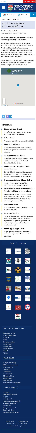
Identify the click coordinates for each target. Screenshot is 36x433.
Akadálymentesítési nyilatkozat (17, 426)
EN (1, 1)
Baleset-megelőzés (9, 342)
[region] (18, 70)
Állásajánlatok (7, 399)
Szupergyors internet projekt (11, 382)
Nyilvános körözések (9, 335)
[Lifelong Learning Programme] (18, 298)
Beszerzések (7, 405)
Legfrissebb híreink (9, 333)
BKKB (5, 351)
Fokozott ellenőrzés (11, 204)
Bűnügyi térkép (8, 348)
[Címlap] (20, 7)
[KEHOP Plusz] (8, 251)
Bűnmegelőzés (7, 344)
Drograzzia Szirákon (11, 213)
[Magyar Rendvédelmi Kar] (8, 288)
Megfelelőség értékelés (10, 394)
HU (5, 1)
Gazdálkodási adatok (9, 403)
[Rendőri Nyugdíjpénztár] (18, 288)
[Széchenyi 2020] (8, 298)
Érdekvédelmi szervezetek (11, 412)
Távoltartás (6, 369)
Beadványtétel (7, 380)
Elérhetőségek (23, 423)
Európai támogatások (9, 408)
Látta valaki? (9, 138)
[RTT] (8, 279)
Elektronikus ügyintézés (10, 365)
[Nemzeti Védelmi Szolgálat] (18, 316)
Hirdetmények (7, 374)
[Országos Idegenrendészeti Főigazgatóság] (8, 261)
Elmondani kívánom (12, 144)
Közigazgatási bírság (9, 363)
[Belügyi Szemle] (27, 251)
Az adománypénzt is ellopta (14, 155)
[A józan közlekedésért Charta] (18, 307)
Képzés (5, 397)
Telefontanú (7, 371)
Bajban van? (29, 1)
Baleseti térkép (7, 346)
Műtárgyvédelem (8, 376)
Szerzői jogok (10, 421)
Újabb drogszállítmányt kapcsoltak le (18, 180)
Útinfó (5, 340)
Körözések (24, 15)
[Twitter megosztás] (3, 116)
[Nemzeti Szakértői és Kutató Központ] (8, 270)
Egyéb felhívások (8, 410)
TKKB (5, 353)
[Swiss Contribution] (27, 298)
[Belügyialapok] (27, 270)
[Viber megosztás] (7, 116)
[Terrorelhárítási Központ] (18, 270)
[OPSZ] (27, 288)
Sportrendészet (7, 378)
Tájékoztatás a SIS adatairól (11, 401)
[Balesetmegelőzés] (27, 307)
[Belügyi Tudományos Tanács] (18, 251)
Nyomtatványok (8, 367)
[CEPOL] (27, 279)
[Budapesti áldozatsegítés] (18, 279)
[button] (3, 7)
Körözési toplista (11, 15)
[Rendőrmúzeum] (18, 261)
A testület (6, 392)
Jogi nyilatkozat (23, 421)
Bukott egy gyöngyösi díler (14, 228)
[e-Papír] (27, 261)
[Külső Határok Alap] (8, 307)
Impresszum (10, 423)
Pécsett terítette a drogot (13, 129)
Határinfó (6, 337)
